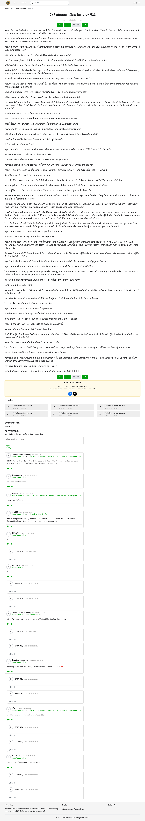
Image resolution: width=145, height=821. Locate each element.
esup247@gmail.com (76, 809)
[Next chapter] (85, 25)
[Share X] (75, 394)
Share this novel (73, 382)
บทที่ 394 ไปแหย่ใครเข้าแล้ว (37, 514)
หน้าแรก (15, 3)
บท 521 (30, 8)
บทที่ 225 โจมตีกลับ (34, 614)
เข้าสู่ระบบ (136, 3)
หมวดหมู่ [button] (23, 3)
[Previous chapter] (60, 25)
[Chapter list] (67, 25)
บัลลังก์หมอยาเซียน (19, 8)
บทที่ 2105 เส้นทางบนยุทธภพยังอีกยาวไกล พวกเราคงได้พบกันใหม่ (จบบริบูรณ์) (54, 456)
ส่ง (8, 447)
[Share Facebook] (70, 394)
